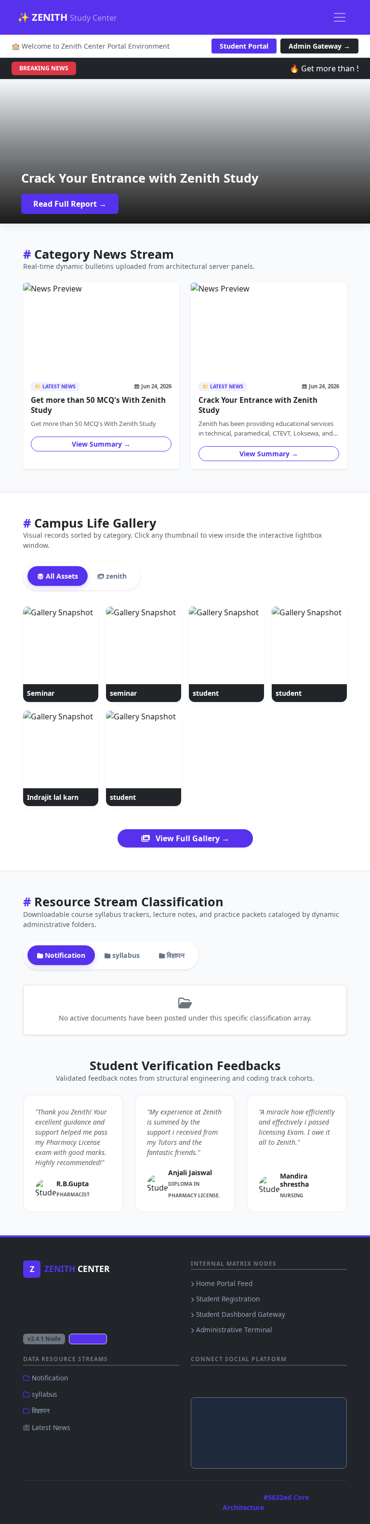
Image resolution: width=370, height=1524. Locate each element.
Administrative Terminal (233, 1329)
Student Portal (244, 46)
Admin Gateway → (319, 46)
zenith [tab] (115, 576)
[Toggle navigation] (340, 17)
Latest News (50, 1427)
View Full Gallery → (191, 838)
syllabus (43, 1394)
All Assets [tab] (61, 576)
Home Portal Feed (223, 1283)
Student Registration (227, 1298)
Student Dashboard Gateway (239, 1314)
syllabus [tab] (125, 955)
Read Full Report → (69, 204)
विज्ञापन (40, 1410)
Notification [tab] (64, 955)
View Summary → (101, 444)
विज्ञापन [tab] (175, 955)
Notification (49, 1377)
